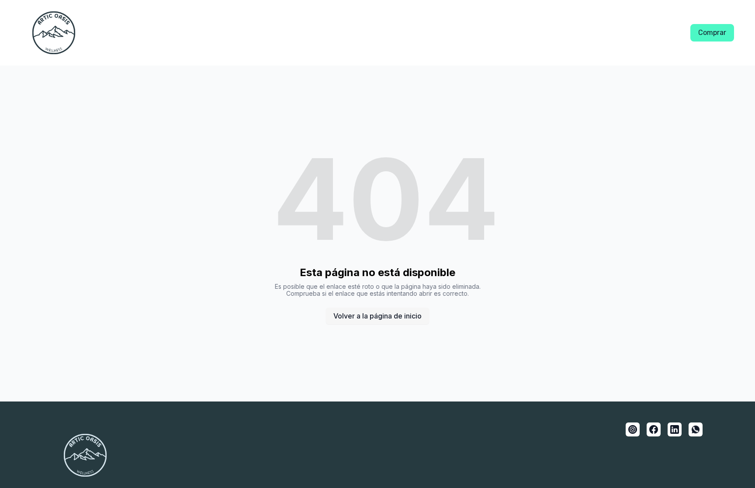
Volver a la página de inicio (377, 315)
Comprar (712, 32)
